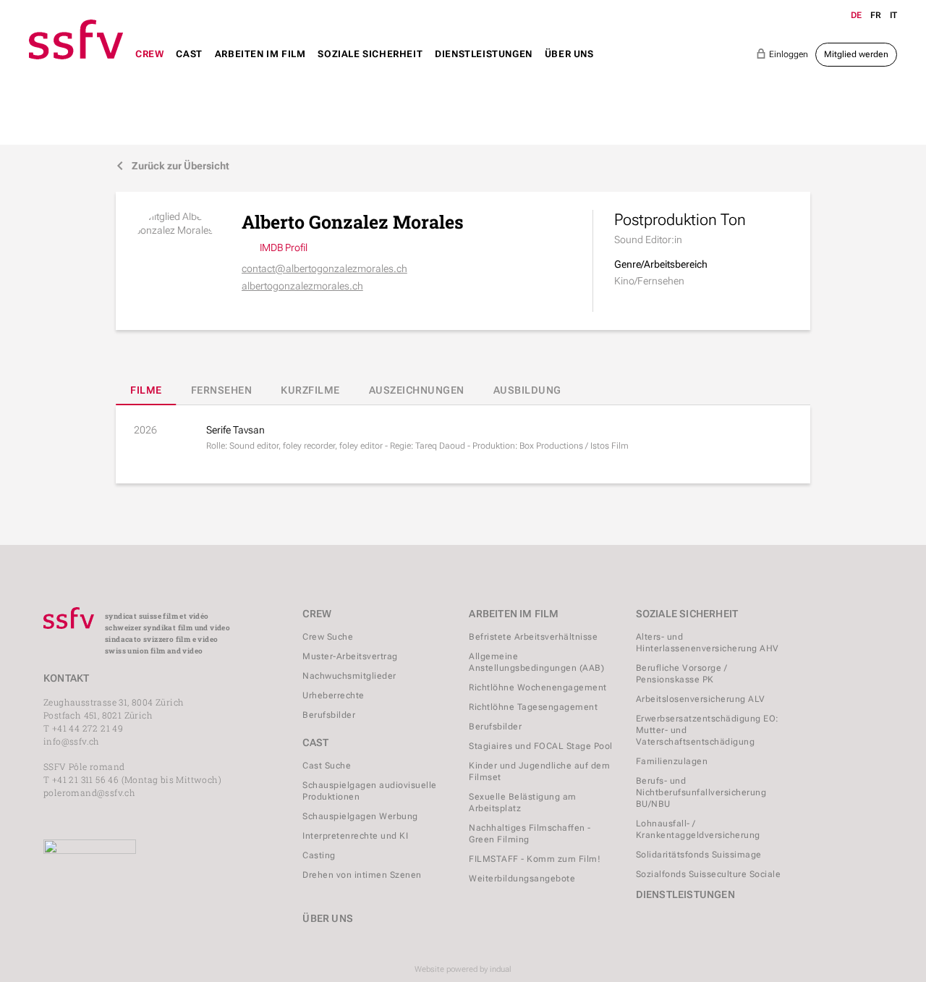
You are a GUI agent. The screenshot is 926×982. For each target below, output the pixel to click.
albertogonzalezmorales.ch (302, 286)
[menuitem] (149, 67)
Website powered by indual (463, 969)
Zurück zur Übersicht (172, 166)
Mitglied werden (856, 54)
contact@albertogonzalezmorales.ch (324, 268)
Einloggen (782, 53)
